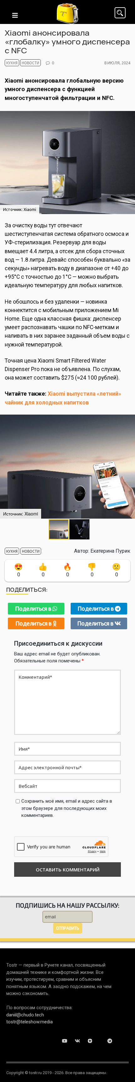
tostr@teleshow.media (29, 1022)
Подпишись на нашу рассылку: (67, 905)
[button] (79, 529)
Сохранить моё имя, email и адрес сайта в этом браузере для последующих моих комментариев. (66, 808)
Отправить (67, 928)
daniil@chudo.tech (25, 1015)
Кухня (12, 62)
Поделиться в (33, 608)
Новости (30, 62)
